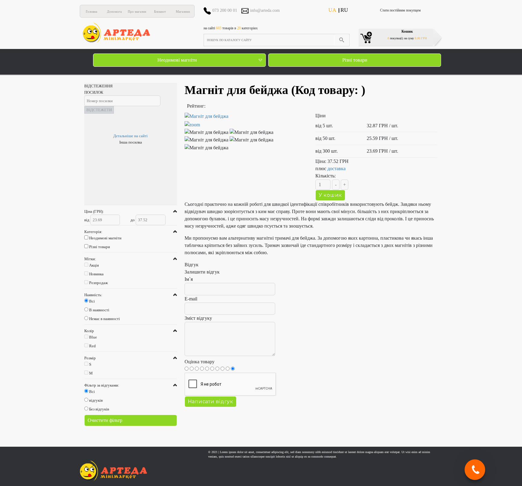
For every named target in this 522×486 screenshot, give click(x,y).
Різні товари (354, 60)
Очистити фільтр (105, 420)
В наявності (99, 310)
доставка (336, 168)
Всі (92, 301)
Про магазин (137, 11)
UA (332, 10)
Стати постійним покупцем (400, 10)
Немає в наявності (104, 318)
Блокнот (160, 11)
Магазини (183, 11)
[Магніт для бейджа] (245, 120)
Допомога (114, 11)
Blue (93, 337)
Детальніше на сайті (130, 136)
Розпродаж (98, 282)
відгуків (96, 400)
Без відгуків (99, 409)
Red (92, 346)
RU (344, 10)
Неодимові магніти (177, 60)
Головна (91, 11)
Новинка (96, 274)
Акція (94, 265)
